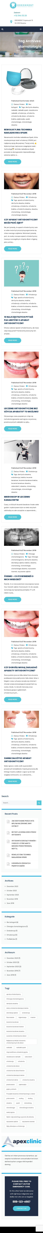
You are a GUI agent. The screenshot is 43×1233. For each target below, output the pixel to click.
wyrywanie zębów (24, 572)
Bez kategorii (11, 922)
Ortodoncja (32, 197)
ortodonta (30, 113)
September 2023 (13, 895)
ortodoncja (22, 113)
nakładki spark (23, 110)
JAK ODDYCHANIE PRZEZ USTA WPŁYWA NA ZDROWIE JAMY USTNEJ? (23, 823)
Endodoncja (32, 471)
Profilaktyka (11, 939)
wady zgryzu (10, 1112)
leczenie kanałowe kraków (28, 480)
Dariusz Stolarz (19, 104)
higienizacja (22, 1017)
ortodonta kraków (12, 1080)
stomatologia (16, 122)
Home (18, 50)
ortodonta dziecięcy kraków (15, 1075)
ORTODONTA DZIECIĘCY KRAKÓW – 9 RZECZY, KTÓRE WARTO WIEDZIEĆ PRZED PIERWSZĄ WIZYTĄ (24, 845)
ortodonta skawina (24, 209)
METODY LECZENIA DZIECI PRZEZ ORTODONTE (24, 833)
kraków (27, 203)
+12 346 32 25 (20, 15)
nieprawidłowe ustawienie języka (17, 1052)
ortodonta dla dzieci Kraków (15, 1070)
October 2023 (12, 891)
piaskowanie (10, 1084)
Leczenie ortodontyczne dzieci (16, 1036)
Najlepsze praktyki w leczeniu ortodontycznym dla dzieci (15, 1042)
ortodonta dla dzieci (18, 116)
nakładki (14, 110)
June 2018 (10, 903)
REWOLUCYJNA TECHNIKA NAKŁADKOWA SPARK (18, 131)
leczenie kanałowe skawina (20, 483)
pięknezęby (21, 119)
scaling (21, 1098)
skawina (34, 209)
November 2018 (12, 899)
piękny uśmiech (11, 1089)
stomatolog (15, 212)
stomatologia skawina (19, 215)
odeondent (15, 486)
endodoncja (15, 477)
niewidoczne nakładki (13, 1057)
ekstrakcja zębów (17, 563)
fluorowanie (10, 1017)
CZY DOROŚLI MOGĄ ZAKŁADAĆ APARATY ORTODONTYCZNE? (20, 669)
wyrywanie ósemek (28, 1121)
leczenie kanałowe (12, 1022)
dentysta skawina (32, 107)
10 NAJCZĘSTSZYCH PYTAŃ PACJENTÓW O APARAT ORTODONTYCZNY (18, 320)
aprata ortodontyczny (26, 200)
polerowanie (10, 1098)
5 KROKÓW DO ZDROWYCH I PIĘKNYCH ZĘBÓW (21, 864)
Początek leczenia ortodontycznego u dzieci (20, 1094)
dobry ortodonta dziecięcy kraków (17, 1008)
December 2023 (12, 886)
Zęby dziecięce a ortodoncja (15, 1126)
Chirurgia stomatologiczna (16, 926)
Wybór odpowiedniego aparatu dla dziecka (20, 1117)
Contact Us (21, 1208)
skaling (30, 1098)
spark (28, 119)
